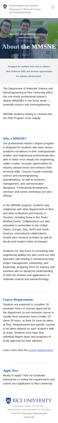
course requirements (40, 350)
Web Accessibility (40, 413)
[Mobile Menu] (53, 7)
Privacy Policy (27, 413)
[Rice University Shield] (5, 9)
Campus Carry (29, 417)
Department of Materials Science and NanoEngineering (25, 11)
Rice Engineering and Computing (23, 6)
